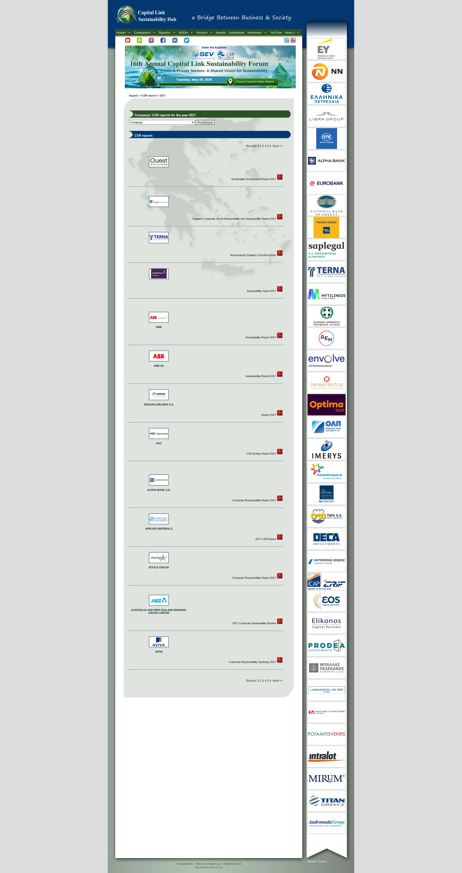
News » (289, 33)
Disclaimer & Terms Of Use (209, 867)
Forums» (201, 33)
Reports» (164, 33)
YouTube (276, 32)
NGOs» (182, 33)
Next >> (278, 146)
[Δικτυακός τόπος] (210, 87)
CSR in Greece (151, 15)
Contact (322, 861)
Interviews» (254, 33)
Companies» (142, 33)
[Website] (326, 59)
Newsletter (123, 43)
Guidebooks (236, 32)
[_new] (280, 179)
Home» (120, 33)
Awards (221, 32)
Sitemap (311, 861)
